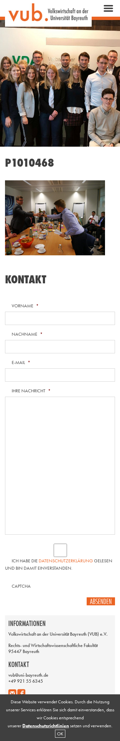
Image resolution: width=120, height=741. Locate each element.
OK (60, 734)
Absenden (101, 601)
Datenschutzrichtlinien (45, 726)
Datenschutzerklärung (66, 561)
